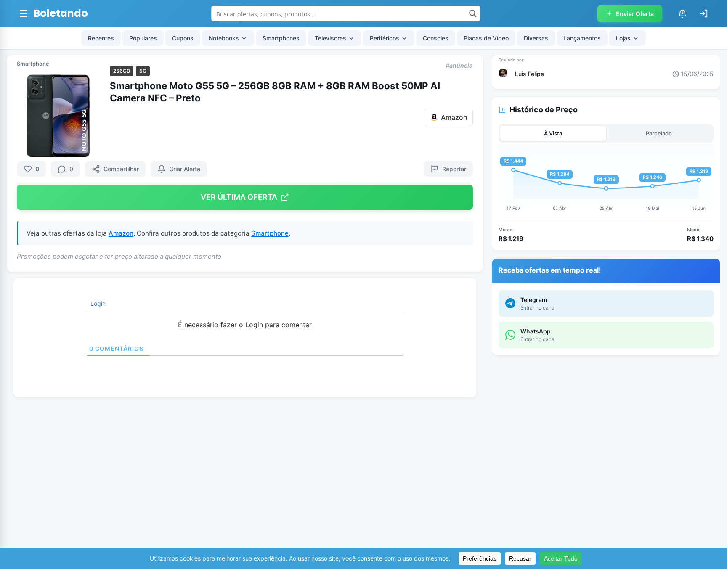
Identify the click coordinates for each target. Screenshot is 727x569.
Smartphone (33, 63)
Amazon (121, 233)
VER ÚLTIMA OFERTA (239, 197)
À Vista (553, 133)
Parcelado (659, 133)
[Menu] (23, 13)
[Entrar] (703, 13)
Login (97, 303)
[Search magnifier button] (473, 13)
